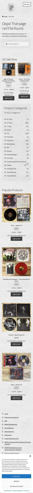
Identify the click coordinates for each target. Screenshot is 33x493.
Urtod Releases (11, 172)
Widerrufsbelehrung (10, 424)
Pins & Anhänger (12, 155)
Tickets (9, 165)
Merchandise (11, 144)
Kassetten (10, 140)
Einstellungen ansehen (16, 486)
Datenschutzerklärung (17, 490)
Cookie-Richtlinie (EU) (11, 438)
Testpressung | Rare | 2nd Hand (16, 162)
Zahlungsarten (9, 431)
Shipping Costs (8, 95)
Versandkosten (9, 428)
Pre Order (10, 158)
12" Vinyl (9, 123)
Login (6, 414)
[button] (30, 456)
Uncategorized (11, 169)
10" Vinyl (9, 119)
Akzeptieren (16, 476)
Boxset (9, 130)
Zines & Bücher (11, 176)
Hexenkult (10, 137)
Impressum (26, 490)
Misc (8, 147)
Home (5, 16)
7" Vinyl (9, 126)
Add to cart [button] (8, 98)
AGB (5, 421)
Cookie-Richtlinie (8, 490)
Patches (9, 151)
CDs (8, 133)
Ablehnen (16, 481)
